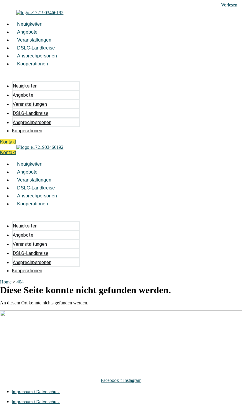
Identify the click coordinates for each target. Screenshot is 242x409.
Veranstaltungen (34, 39)
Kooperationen (32, 63)
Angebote (27, 31)
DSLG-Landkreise (36, 47)
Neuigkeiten (29, 24)
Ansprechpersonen (37, 55)
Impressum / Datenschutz (36, 391)
